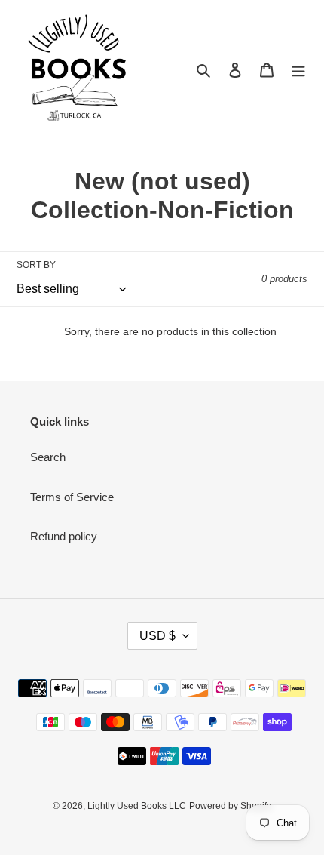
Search (48, 457)
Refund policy (63, 536)
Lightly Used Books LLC (136, 806)
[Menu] (298, 70)
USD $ (157, 635)
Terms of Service (72, 497)
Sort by (36, 265)
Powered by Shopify (230, 806)
